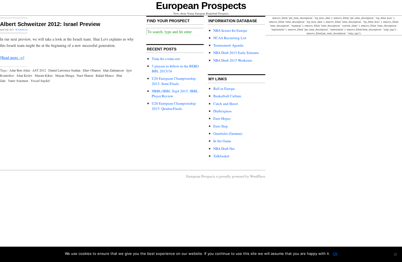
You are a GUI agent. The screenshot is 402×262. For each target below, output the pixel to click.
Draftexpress (222, 111)
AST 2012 (39, 70)
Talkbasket (221, 155)
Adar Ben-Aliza (19, 70)
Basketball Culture (227, 95)
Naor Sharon (85, 75)
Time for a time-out (166, 58)
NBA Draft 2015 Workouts (232, 60)
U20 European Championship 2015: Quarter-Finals (174, 106)
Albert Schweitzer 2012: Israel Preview (50, 24)
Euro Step (220, 126)
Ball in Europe (224, 88)
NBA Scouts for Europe (230, 30)
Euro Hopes (222, 118)
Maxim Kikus (44, 75)
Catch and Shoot (225, 103)
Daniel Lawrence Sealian (64, 70)
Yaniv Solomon (18, 80)
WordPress (257, 176)
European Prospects (201, 5)
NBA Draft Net (224, 148)
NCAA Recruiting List (229, 37)
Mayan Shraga (64, 75)
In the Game (222, 140)
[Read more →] (12, 57)
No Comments (21, 29)
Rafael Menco (105, 75)
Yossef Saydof (40, 80)
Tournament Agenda (228, 45)
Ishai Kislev (24, 75)
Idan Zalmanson (113, 70)
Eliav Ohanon (92, 70)
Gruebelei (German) (227, 133)
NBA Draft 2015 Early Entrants (236, 52)
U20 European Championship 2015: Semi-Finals (174, 81)
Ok (335, 253)
